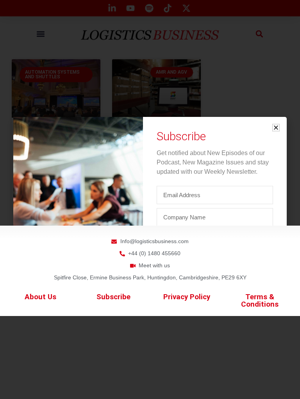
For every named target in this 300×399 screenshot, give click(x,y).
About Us (40, 297)
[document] (150, 199)
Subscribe (113, 297)
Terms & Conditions (260, 301)
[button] (276, 128)
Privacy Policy (186, 297)
